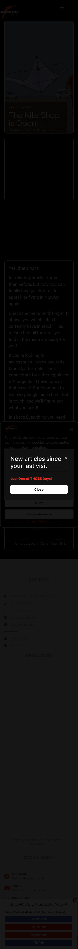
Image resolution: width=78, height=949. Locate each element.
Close (39, 489)
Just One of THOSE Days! (31, 478)
